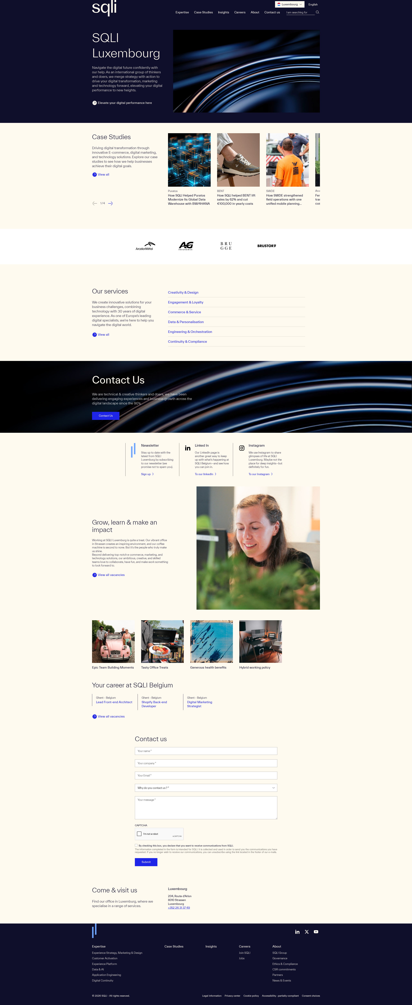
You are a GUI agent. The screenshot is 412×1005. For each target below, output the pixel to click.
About (255, 12)
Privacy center (232, 995)
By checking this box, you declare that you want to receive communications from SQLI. (186, 845)
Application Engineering (106, 974)
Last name (141, 745)
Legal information (211, 995)
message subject (145, 781)
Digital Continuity (102, 980)
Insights (223, 12)
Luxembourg (290, 4)
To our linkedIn (204, 474)
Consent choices (311, 995)
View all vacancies (111, 575)
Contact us (272, 12)
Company (141, 757)
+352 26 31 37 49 (179, 907)
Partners (277, 974)
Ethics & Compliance (285, 963)
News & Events (281, 980)
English (313, 4)
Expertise (182, 12)
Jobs (241, 958)
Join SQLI (244, 952)
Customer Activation (104, 958)
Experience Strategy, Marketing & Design (117, 952)
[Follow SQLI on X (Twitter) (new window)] (307, 932)
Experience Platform (104, 963)
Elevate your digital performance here (125, 103)
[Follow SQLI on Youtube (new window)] (316, 932)
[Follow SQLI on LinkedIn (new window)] (297, 932)
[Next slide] (111, 203)
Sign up (146, 474)
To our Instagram (259, 474)
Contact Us (106, 415)
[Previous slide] (94, 203)
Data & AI (98, 969)
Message (141, 794)
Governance (279, 958)
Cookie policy (251, 995)
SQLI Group (279, 952)
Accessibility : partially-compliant (280, 995)
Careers (240, 12)
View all (103, 174)
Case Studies (203, 12)
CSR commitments (284, 969)
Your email (141, 769)
